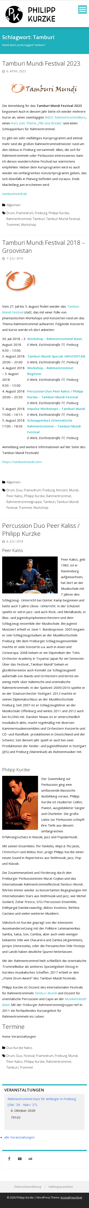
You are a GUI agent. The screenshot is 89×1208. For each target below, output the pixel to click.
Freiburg (41, 213)
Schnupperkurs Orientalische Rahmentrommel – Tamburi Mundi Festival (54, 426)
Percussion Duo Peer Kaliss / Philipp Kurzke (41, 529)
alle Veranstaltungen (19, 1137)
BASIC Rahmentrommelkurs (65, 117)
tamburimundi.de (14, 193)
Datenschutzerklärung (27, 1187)
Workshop (28, 224)
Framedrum (24, 213)
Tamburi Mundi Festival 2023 (41, 63)
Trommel (12, 224)
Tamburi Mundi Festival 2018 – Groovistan (43, 246)
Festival (29, 1055)
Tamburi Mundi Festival (63, 219)
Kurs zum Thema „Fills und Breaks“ (36, 123)
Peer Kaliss (14, 496)
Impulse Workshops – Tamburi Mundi (56, 408)
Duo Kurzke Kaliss (19, 1047)
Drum (10, 213)
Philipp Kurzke (59, 213)
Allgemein (13, 205)
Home (5, 45)
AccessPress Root (71, 1197)
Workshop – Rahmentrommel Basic (55, 339)
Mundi (73, 490)
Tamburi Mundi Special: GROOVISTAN (56, 356)
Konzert (62, 490)
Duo (19, 490)
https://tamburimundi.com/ (22, 462)
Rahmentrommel (18, 219)
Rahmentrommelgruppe (24, 502)
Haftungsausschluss (61, 1187)
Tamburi (39, 219)
